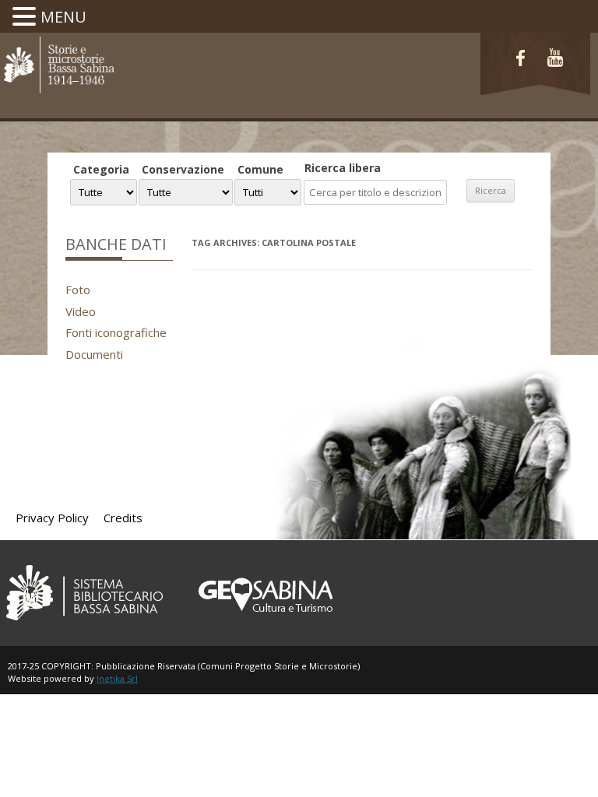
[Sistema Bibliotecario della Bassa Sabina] (84, 623)
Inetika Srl (117, 678)
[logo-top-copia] (58, 91)
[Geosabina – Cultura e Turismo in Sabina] (263, 623)
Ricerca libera (342, 167)
